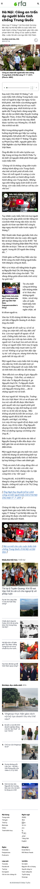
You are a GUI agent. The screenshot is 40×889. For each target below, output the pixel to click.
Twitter (4, 869)
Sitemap (25, 877)
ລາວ (23, 828)
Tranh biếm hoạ (7, 830)
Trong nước (6, 817)
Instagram (5, 872)
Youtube (5, 864)
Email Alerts (26, 850)
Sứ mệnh (25, 864)
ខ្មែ (22, 830)
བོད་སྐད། (24, 833)
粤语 (23, 820)
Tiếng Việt (25, 838)
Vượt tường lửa (27, 872)
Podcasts (5, 855)
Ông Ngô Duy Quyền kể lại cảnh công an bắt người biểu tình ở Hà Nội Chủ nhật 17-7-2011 (19, 495)
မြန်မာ (24, 822)
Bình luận (5, 825)
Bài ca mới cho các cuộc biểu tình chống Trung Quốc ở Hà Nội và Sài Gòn (19, 549)
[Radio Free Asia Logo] (20, 3)
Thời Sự (4, 822)
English (24, 841)
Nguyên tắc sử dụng (29, 866)
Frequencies (6, 852)
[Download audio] (36, 87)
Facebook (5, 866)
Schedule (5, 850)
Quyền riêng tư (27, 869)
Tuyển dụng (26, 874)
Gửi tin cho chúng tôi (9, 874)
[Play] (5, 88)
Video (4, 828)
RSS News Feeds (27, 852)
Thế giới (4, 820)
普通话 (24, 817)
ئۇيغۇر (24, 836)
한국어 (24, 825)
